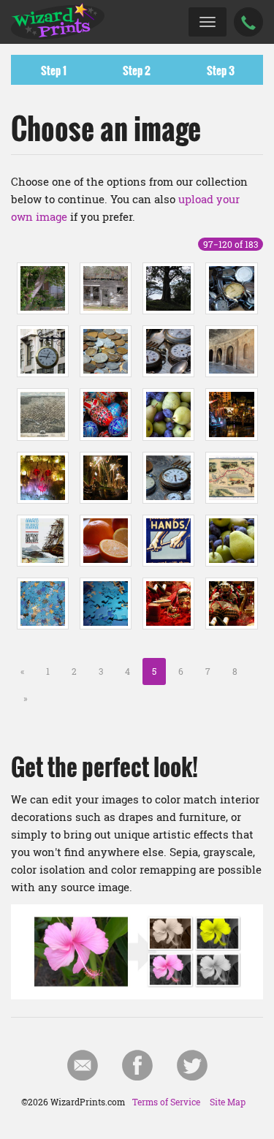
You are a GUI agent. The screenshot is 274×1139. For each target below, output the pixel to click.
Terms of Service (166, 1102)
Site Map (228, 1102)
